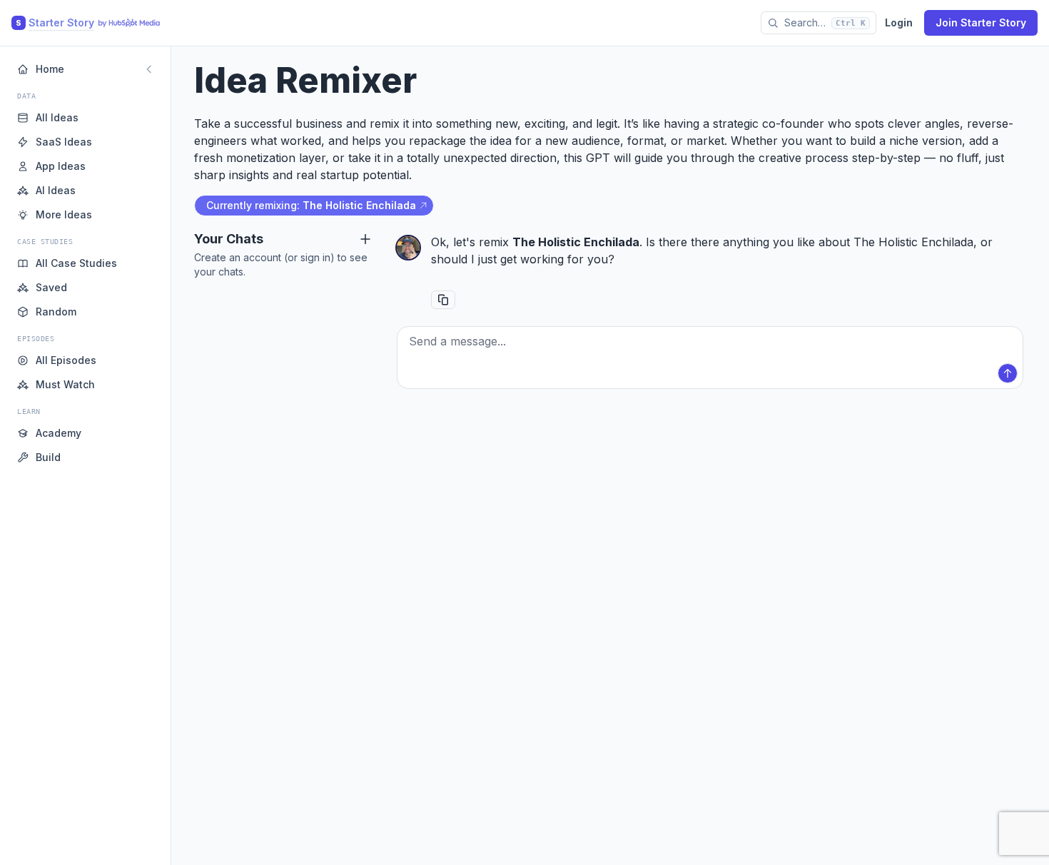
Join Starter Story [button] (981, 22)
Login (899, 22)
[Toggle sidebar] (149, 69)
